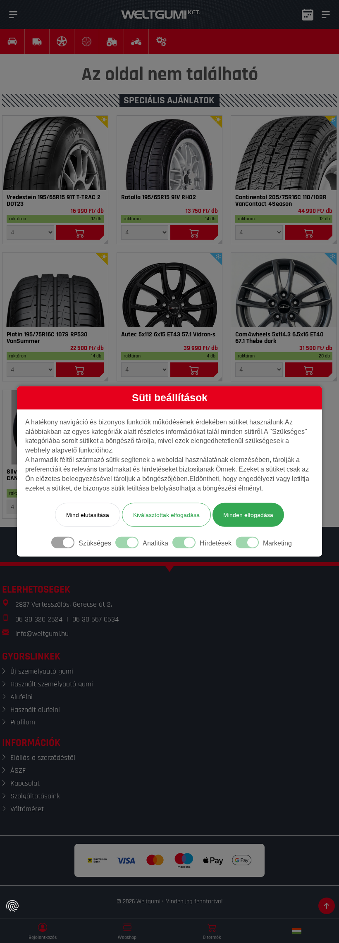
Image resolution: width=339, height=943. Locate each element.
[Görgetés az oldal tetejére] (326, 906)
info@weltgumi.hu (42, 633)
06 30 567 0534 (95, 619)
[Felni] (169, 290)
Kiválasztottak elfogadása (166, 515)
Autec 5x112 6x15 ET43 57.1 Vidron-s (168, 334)
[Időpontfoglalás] (307, 14)
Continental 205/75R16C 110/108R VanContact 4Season (281, 200)
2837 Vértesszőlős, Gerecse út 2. (63, 604)
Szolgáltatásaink (35, 796)
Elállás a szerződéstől (42, 757)
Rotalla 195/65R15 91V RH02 (158, 197)
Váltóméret (27, 809)
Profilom (22, 722)
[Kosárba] (80, 232)
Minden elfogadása (248, 515)
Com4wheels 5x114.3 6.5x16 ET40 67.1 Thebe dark (279, 338)
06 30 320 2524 (38, 619)
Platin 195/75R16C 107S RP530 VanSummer (47, 338)
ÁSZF (18, 770)
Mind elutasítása (87, 515)
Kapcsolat (25, 783)
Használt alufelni (35, 709)
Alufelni (21, 697)
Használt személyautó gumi (51, 684)
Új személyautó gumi (41, 671)
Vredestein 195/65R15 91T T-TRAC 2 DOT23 (53, 200)
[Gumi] (55, 153)
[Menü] (13, 14)
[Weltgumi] (160, 14)
